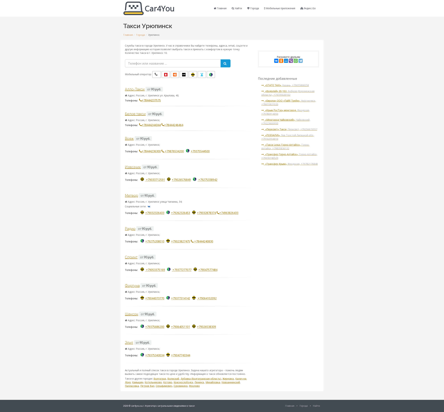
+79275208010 (154, 241)
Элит (129, 342)
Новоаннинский (230, 382)
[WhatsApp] (296, 61)
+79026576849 (181, 180)
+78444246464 (173, 125)
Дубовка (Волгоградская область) (201, 378)
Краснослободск (183, 382)
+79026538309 (206, 327)
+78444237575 (151, 100)
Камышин (137, 382)
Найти (238, 8)
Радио (130, 229)
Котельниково (153, 382)
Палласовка (132, 386)
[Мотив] (175, 74)
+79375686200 (154, 327)
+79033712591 (155, 180)
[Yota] (202, 74)
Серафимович (164, 386)
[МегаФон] (211, 74)
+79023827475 (180, 241)
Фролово (194, 386)
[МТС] (166, 74)
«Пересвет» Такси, (290, 129)
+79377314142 (180, 298)
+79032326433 (154, 213)
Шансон (131, 314)
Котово (167, 382)
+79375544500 (200, 151)
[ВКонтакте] (276, 61)
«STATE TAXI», (286, 85)
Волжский (173, 378)
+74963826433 (228, 213)
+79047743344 (180, 355)
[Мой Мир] (286, 61)
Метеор (131, 195)
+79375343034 (154, 355)
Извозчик (133, 167)
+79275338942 (207, 180)
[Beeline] (193, 74)
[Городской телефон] (156, 74)
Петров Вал (147, 386)
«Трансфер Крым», (291, 163)
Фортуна (132, 286)
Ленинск (199, 382)
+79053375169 (155, 270)
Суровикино (181, 386)
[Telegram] (300, 61)
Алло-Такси (135, 89)
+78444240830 (203, 241)
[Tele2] (184, 74)
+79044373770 (154, 298)
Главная (221, 8)
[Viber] (291, 61)
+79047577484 (207, 270)
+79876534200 (174, 151)
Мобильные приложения (280, 8)
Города (254, 8)
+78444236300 (151, 151)
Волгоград (159, 378)
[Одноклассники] (281, 61)
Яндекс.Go (309, 8)
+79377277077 (181, 270)
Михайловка (213, 382)
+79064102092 (207, 298)
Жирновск (228, 378)
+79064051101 (180, 327)
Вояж (129, 138)
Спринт (131, 257)
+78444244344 (151, 125)
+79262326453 (180, 213)
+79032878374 (206, 213)
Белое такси (135, 114)
